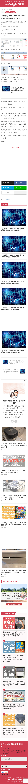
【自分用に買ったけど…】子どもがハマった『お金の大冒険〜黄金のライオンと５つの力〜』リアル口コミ (14, 634)
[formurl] (12, 421)
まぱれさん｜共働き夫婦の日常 (14, 779)
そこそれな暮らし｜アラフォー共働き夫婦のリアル (14, 777)
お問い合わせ (7, 748)
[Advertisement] (14, 163)
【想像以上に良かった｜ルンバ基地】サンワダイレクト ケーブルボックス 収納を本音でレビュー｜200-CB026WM (14, 683)
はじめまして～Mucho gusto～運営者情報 (14, 750)
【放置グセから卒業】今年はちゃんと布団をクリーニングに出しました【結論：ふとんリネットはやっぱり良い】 (14, 497)
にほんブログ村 (5, 774)
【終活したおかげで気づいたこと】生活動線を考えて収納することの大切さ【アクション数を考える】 (14, 572)
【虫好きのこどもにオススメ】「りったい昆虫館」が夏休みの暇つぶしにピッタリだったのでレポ (14, 524)
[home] (15, 421)
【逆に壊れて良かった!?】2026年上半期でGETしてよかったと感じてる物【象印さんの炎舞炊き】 (14, 445)
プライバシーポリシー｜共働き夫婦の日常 (14, 752)
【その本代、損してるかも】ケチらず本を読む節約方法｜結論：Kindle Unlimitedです (13, 706)
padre (4, 199)
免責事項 (5, 753)
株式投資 (8, 199)
